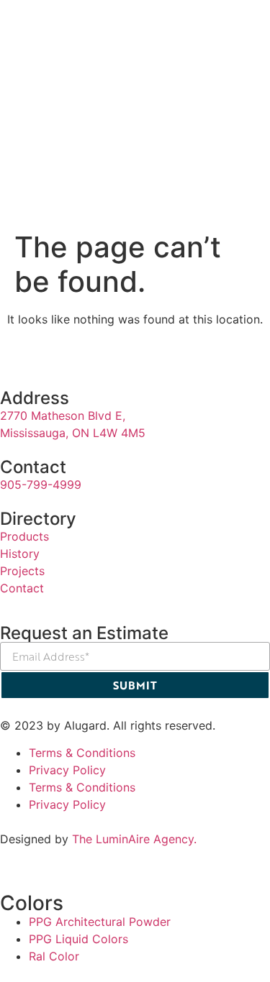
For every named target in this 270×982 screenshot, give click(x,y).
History (20, 553)
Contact (22, 588)
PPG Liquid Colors (78, 939)
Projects (22, 571)
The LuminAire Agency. (134, 839)
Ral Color (54, 956)
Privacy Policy (67, 770)
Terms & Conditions (82, 752)
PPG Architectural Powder (100, 921)
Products (24, 536)
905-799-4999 (40, 484)
